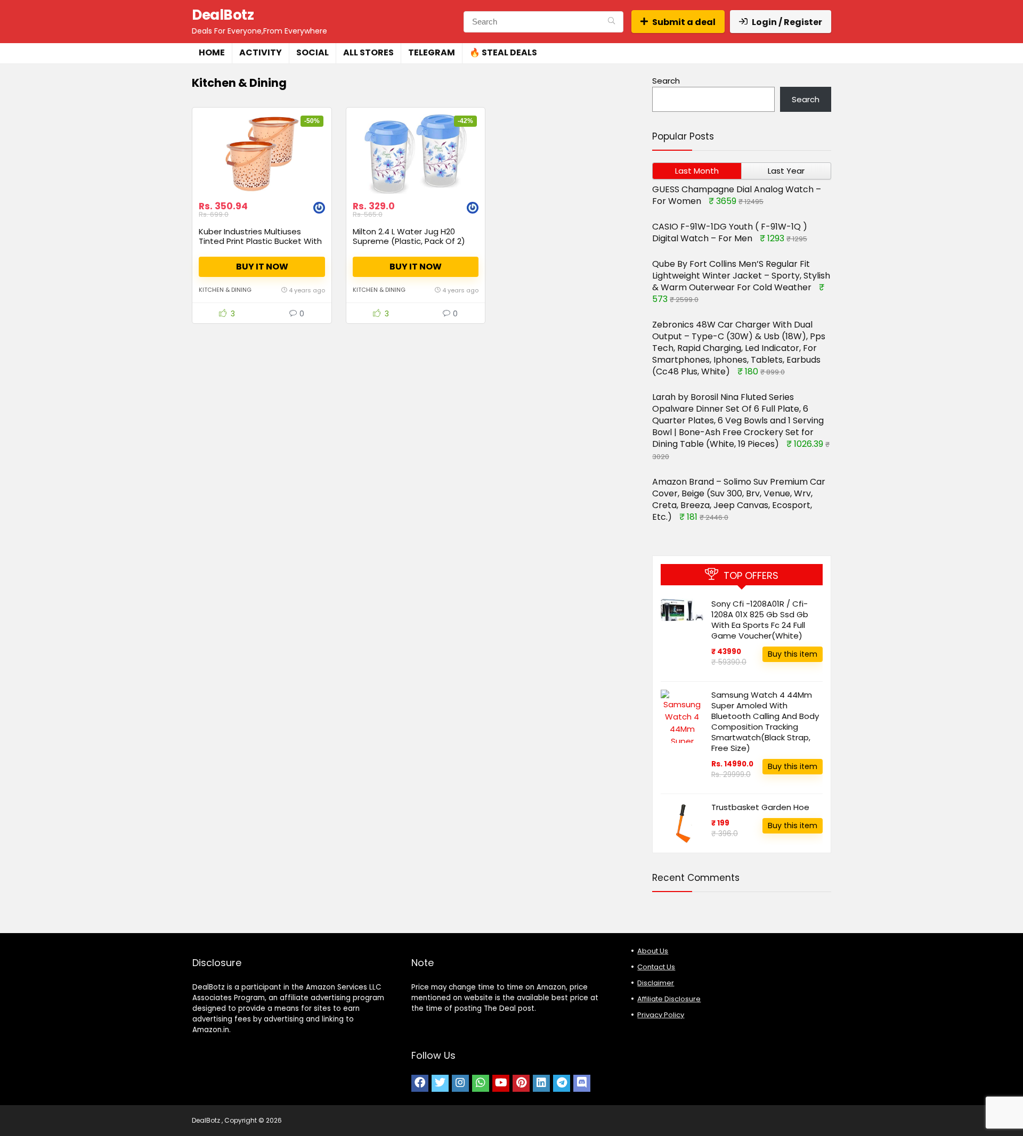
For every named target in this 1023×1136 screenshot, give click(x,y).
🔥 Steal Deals (503, 52)
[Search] (611, 21)
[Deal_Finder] (319, 209)
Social (312, 52)
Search (666, 80)
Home (212, 52)
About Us (652, 951)
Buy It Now (262, 266)
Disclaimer (655, 983)
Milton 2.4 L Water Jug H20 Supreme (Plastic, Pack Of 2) (409, 236)
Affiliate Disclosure (669, 999)
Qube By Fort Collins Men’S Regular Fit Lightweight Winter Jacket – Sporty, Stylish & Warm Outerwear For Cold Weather (741, 275)
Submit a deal (684, 22)
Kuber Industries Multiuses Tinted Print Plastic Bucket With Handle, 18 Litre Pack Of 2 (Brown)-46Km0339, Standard (260, 246)
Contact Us (656, 967)
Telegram (431, 52)
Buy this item (792, 654)
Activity (260, 52)
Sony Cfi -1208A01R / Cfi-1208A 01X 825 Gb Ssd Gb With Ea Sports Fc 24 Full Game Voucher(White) (759, 619)
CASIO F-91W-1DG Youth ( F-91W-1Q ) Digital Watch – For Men (729, 232)
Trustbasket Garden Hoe (760, 807)
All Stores (368, 52)
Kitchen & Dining (225, 289)
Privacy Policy (660, 1015)
